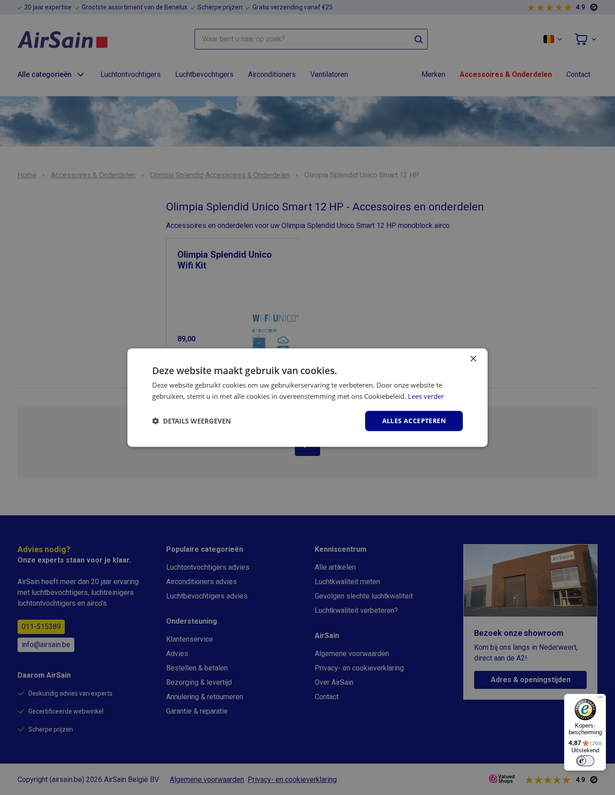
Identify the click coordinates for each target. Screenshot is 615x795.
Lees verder (426, 396)
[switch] (585, 760)
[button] (191, 421)
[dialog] (307, 397)
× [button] (473, 359)
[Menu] (600, 699)
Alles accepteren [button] (414, 420)
